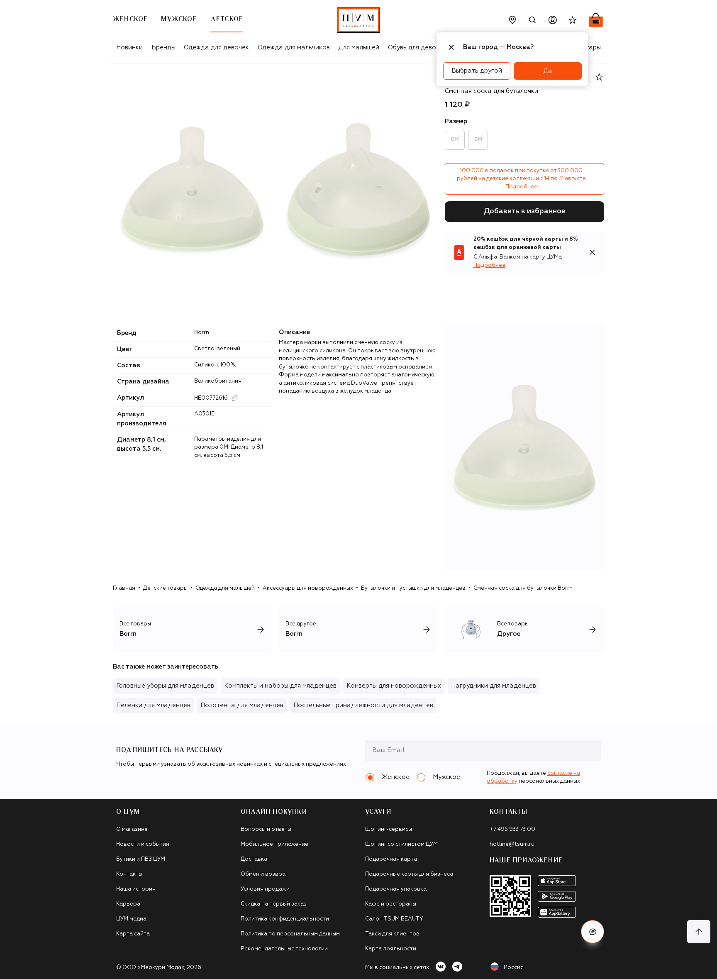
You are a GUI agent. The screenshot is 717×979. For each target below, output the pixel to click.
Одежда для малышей (225, 588)
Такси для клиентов (392, 934)
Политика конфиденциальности (285, 919)
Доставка (254, 859)
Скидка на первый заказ (274, 904)
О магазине (132, 829)
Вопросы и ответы (266, 829)
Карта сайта (133, 934)
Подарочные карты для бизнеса (409, 874)
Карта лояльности (390, 949)
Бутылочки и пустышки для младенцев (413, 588)
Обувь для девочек (417, 47)
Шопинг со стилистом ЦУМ (401, 844)
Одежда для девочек (216, 47)
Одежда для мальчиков (294, 47)
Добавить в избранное (525, 211)
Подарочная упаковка (396, 889)
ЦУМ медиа (131, 919)
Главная (124, 588)
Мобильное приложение (274, 844)
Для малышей (358, 47)
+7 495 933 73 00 (512, 829)
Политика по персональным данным (290, 934)
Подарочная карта (391, 859)
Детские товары (165, 588)
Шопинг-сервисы (388, 829)
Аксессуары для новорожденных (308, 588)
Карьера (128, 904)
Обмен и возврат (264, 874)
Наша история (136, 889)
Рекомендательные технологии (284, 949)
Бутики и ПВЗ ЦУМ (140, 859)
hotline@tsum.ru (512, 844)
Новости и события (142, 844)
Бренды (163, 47)
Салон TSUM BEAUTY (394, 919)
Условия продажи (265, 889)
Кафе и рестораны (390, 904)
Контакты (129, 874)
